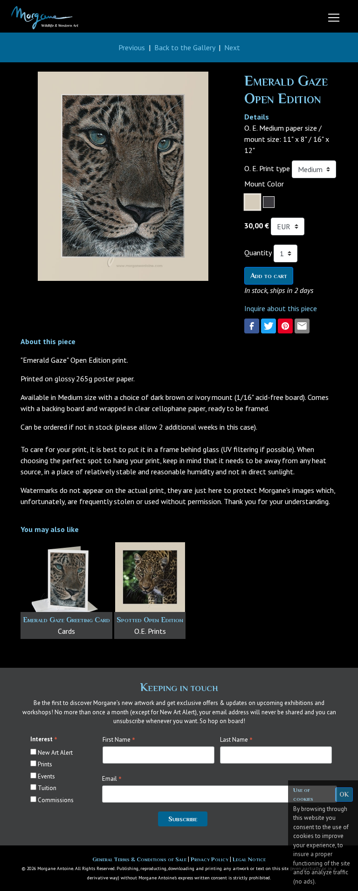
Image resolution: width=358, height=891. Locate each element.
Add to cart (268, 276)
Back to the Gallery (184, 47)
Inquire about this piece (280, 308)
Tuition (47, 788)
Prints (45, 764)
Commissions (56, 800)
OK (344, 794)
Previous (131, 47)
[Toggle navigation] (334, 17)
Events (46, 776)
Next (232, 47)
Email (112, 779)
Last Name (236, 740)
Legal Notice (249, 859)
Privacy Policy (210, 859)
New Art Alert (55, 753)
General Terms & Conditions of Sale (140, 859)
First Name (119, 740)
